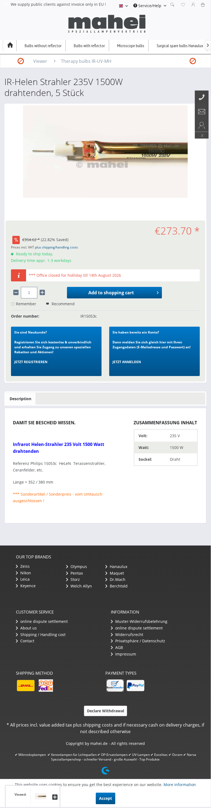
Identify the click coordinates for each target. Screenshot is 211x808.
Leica (24, 579)
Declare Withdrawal (105, 710)
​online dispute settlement (43, 621)
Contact (26, 640)
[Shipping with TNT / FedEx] (45, 685)
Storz (74, 579)
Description (20, 398)
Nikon (25, 572)
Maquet (116, 573)
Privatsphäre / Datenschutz (139, 640)
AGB (118, 647)
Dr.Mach (117, 579)
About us (28, 628)
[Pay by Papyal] (135, 685)
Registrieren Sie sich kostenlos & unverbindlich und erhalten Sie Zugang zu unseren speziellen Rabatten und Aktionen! (52, 347)
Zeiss (24, 566)
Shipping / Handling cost (42, 634)
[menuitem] (149, 5)
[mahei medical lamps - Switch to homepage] (107, 24)
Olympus (78, 566)
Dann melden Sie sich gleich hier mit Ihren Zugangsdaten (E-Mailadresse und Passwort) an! (151, 347)
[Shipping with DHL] (25, 685)
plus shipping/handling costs (56, 247)
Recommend (62, 303)
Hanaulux (118, 566)
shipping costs (98, 725)
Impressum (125, 654)
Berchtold (118, 586)
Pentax (76, 573)
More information (180, 784)
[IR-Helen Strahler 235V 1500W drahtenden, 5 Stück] (38, 796)
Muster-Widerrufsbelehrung (140, 621)
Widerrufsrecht (128, 634)
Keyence (27, 585)
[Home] (9, 45)
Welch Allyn (80, 586)
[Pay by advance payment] (115, 685)
